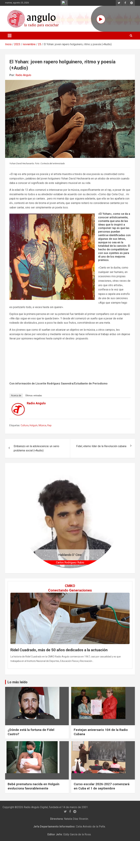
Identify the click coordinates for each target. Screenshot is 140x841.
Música (42, 425)
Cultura (25, 425)
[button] (27, 518)
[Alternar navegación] (9, 36)
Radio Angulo (23, 75)
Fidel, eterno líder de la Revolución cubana (101, 446)
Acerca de (16, 395)
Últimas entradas (33, 395)
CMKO (70, 586)
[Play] (100, 19)
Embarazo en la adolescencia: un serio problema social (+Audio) (36, 448)
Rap (49, 425)
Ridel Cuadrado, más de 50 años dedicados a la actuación (59, 650)
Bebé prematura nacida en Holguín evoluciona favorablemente (33, 786)
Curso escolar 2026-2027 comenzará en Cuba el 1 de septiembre (101, 786)
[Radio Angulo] (18, 405)
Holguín (34, 425)
